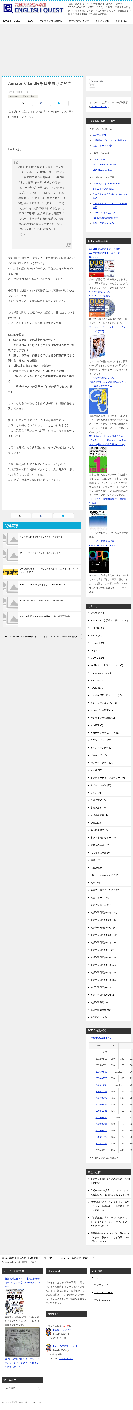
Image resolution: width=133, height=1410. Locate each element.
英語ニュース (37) (100, 897)
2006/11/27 (101, 1091)
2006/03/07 (101, 1071)
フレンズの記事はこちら (101, 377)
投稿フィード (101, 1285)
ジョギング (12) (99, 755)
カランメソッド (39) (101, 740)
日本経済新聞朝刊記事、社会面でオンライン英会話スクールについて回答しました (22, 1362)
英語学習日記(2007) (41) (103, 920)
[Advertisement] (66, 48)
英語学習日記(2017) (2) (103, 994)
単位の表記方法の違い (104, 223)
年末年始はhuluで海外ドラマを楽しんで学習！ (41, 537)
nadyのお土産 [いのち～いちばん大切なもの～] (41, 600)
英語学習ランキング (79, 20)
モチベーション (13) (101, 785)
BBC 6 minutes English (104, 164)
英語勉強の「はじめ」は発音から (110, 140)
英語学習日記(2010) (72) (103, 942)
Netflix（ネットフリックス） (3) (107, 665)
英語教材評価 (102, 20)
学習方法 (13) (97, 822)
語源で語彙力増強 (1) (101, 1010)
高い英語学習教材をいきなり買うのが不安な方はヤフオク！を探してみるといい (49, 570)
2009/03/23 (101, 1117)
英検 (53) (95, 882)
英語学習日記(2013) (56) (103, 965)
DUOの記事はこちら (99, 291)
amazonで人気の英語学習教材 (104, 248)
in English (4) (97, 643)
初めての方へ (122, 20)
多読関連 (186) (98, 807)
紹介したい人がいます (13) (104, 875)
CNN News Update (102, 170)
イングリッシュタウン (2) (104, 702)
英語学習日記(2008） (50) (104, 927)
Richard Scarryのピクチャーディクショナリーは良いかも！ (23, 636)
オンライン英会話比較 (51, 20)
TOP (28, 1258)
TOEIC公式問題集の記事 (101, 541)
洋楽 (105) (96, 860)
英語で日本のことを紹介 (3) (105, 890)
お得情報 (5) (97, 725)
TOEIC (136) (97, 688)
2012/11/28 (101, 1143)
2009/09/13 (101, 1130)
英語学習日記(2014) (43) (103, 972)
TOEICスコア (66, 1358)
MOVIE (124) (97, 658)
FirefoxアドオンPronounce (106, 183)
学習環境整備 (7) (99, 830)
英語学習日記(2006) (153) (104, 912)
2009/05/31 (101, 1124)
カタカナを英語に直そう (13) (105, 732)
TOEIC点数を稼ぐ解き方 (105, 218)
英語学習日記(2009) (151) (104, 935)
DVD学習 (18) (98, 613)
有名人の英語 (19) (100, 845)
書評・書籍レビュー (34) (103, 837)
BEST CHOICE (99, 106)
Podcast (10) (97, 680)
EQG (30, 20)
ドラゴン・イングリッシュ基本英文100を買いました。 (63, 636)
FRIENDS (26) (98, 628)
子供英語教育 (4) (99, 815)
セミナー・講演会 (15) (102, 762)
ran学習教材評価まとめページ (104, 253)
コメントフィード (103, 1292)
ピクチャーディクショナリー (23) (108, 777)
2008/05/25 (101, 1104)
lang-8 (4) (96, 650)
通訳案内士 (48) (99, 1017)
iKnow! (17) (96, 635)
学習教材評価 (99, 135)
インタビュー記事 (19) (102, 710)
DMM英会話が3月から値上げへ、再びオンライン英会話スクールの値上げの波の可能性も (110, 1206)
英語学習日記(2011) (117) (103, 950)
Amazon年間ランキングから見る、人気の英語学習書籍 (45, 616)
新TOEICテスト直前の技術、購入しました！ (40, 553)
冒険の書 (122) (98, 800)
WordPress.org (102, 1300)
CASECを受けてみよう (104, 212)
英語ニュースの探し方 (104, 189)
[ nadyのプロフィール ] (65, 1346)
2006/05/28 (101, 1078)
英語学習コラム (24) (101, 905)
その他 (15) (96, 770)
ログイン (98, 1277)
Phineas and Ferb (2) (101, 673)
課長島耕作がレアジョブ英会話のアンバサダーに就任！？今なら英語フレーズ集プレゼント (110, 1237)
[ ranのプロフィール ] (64, 1329)
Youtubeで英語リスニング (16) (106, 695)
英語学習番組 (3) (99, 1002)
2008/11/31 (101, 1111)
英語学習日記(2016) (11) (103, 987)
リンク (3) (96, 792)
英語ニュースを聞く (103, 145)
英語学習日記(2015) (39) (103, 980)
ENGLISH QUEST (12, 20)
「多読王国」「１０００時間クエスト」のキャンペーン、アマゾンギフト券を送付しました (110, 1221)
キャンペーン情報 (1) (101, 747)
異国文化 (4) (97, 867)
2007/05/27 (101, 1098)
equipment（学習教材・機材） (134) (109, 620)
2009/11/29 (101, 1137)
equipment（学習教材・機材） (23, 96)
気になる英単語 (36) (101, 852)
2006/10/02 (101, 1085)
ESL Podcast (99, 159)
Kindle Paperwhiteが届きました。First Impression (43, 584)
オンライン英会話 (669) (103, 718)
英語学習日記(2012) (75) (103, 957)
